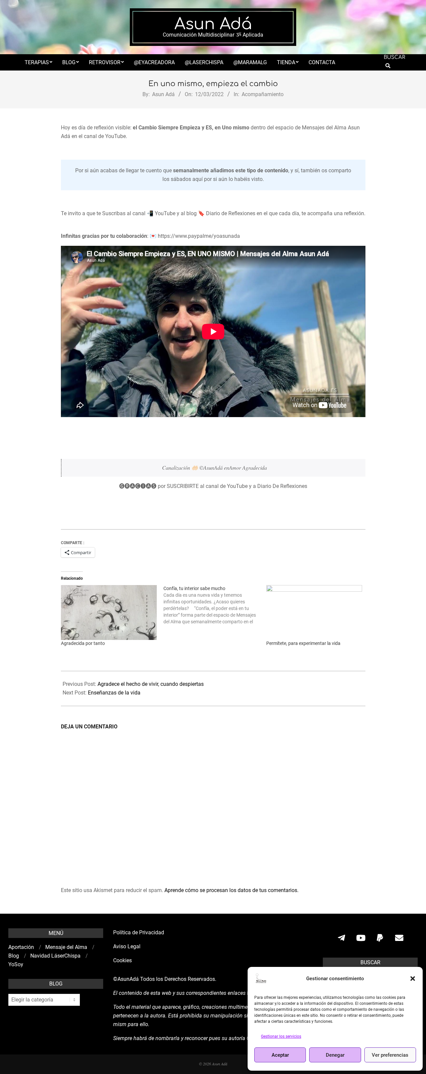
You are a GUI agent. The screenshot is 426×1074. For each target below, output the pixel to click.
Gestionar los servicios (281, 1036)
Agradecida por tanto (83, 643)
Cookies (123, 960)
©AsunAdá (126, 979)
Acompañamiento (263, 94)
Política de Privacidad (138, 932)
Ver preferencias (390, 1055)
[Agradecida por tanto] (109, 612)
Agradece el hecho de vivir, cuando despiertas (151, 684)
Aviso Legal (126, 946)
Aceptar (280, 1055)
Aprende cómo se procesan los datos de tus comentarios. (231, 890)
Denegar (335, 1055)
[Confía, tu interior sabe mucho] (214, 605)
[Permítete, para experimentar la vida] (314, 612)
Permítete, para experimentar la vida (303, 643)
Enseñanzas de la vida (114, 693)
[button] (412, 978)
